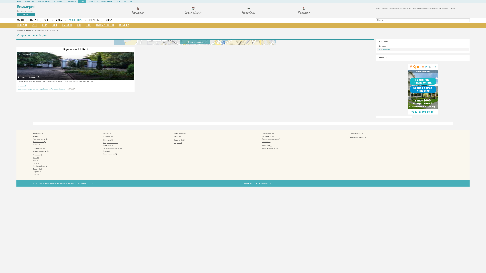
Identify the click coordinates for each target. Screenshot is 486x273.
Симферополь (107, 2)
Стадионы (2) (178, 143)
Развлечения (75, 20)
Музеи (20, 20)
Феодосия (128, 2)
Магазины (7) (266, 142)
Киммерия (26, 7)
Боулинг (383, 46)
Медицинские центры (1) (358, 137)
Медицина (124, 25)
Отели (44, 25)
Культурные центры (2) (40, 139)
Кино (46, 20)
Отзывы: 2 (22, 86)
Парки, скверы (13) (180, 133)
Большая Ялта (59, 2)
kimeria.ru (49, 183)
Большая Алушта (44, 2)
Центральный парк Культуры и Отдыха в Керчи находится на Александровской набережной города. (56, 81)
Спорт (88, 25)
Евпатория (72, 2)
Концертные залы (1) (39, 142)
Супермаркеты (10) (268, 133)
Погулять (94, 20)
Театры (34, 20)
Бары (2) (35, 160)
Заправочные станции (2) (270, 148)
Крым (19, 2)
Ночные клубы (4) (39, 148)
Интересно (304, 13)
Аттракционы (385, 49)
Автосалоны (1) (267, 145)
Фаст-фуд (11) (37, 169)
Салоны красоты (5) (356, 133)
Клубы (59, 20)
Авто (79, 25)
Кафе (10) (36, 158)
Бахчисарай (29, 2)
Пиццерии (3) (37, 172)
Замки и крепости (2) (110, 154)
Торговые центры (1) (268, 136)
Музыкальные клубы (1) (40, 151)
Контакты (247, 183)
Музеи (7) (36, 136)
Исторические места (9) (110, 143)
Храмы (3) (106, 151)
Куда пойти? (248, 13)
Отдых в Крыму (193, 13)
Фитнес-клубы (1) (179, 140)
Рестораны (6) (37, 155)
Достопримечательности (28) (112, 148)
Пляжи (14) (177, 136)
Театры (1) (36, 144)
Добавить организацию (262, 183)
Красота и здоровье (105, 25)
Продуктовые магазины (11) (271, 139)
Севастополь (93, 2)
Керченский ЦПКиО (75, 49)
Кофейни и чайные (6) (40, 166)
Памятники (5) (108, 140)
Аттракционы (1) (108, 136)
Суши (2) (36, 163)
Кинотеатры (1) (38, 133)
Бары (34, 25)
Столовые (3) (37, 174)
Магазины (67, 25)
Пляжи (108, 20)
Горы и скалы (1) (108, 145)
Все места (383, 42)
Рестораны (138, 13)
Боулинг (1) (107, 133)
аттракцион (24, 54)
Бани (54, 25)
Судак (118, 2)
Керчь (82, 2)
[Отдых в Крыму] (423, 89)
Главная (20, 30)
